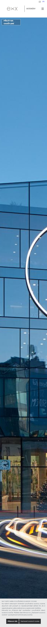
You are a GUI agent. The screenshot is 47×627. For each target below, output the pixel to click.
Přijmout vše (12, 621)
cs (40, 1)
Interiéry (31, 9)
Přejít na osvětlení (9, 22)
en (43, 1)
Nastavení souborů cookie (30, 621)
